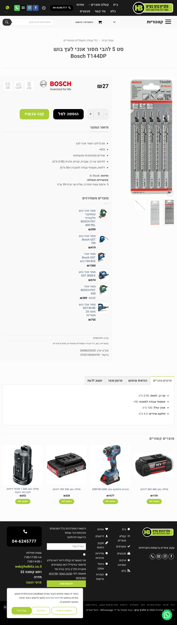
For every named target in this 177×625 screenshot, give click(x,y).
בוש (97, 343)
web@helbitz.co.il (28, 566)
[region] (45, 603)
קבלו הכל (21, 610)
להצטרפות (66, 584)
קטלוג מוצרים (100, 5)
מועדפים (134, 604)
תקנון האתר (65, 574)
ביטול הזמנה (91, 604)
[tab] (162, 380)
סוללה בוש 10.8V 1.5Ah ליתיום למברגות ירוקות (23, 491)
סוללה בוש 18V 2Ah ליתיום (67, 489)
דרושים (124, 604)
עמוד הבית (108, 40)
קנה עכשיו (34, 114)
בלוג (113, 11)
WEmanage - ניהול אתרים (99, 610)
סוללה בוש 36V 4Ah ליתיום (154, 489)
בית (115, 5)
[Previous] (169, 137)
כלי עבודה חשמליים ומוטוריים (80, 40)
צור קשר (100, 11)
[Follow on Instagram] (29, 8)
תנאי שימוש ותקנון (108, 604)
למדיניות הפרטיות (54, 598)
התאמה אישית (64, 610)
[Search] (7, 22)
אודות (80, 5)
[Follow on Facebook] (36, 8)
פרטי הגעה (34, 582)
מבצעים (85, 11)
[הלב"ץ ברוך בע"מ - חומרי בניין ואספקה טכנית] (148, 8)
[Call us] (17, 8)
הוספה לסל (68, 114)
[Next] (123, 137)
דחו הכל (41, 610)
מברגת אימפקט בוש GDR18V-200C (110, 489)
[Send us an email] (23, 8)
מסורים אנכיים (59, 343)
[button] (142, 22)
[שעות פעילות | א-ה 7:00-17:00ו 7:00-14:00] (43, 8)
